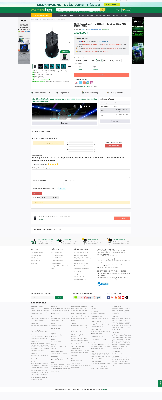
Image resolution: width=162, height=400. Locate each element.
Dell (80, 310)
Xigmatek (97, 323)
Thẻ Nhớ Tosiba (35, 365)
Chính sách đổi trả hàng (57, 255)
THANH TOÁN (63, 15)
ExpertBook (41, 350)
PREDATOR (38, 327)
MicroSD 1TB (35, 372)
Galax (93, 326)
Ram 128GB (103, 355)
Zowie (77, 310)
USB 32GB (65, 368)
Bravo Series (67, 308)
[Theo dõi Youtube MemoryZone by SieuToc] (123, 297)
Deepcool (102, 323)
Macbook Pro (61, 325)
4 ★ (67, 144)
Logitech (73, 308)
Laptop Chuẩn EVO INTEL (37, 318)
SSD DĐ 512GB (127, 325)
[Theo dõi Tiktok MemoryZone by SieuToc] (126, 297)
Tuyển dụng (34, 263)
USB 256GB (63, 370)
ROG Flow (43, 348)
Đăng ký (59, 297)
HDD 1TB (120, 358)
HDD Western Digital (122, 363)
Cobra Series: (78, 63)
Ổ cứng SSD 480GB (126, 337)
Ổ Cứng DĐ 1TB (119, 310)
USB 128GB (57, 370)
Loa (103, 11)
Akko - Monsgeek (75, 315)
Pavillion (42, 355)
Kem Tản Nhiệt (100, 366)
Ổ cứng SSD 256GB (116, 337)
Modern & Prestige (64, 312)
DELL (55, 341)
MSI (63, 346)
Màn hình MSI (102, 348)
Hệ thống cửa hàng (36, 255)
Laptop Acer (40, 310)
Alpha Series (54, 308)
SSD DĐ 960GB (115, 327)
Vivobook (36, 350)
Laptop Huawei (38, 313)
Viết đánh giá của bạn (113, 145)
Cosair (92, 323)
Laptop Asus (46, 310)
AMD (95, 308)
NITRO (33, 327)
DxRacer (85, 338)
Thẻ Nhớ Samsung (44, 363)
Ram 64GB (97, 355)
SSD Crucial (115, 346)
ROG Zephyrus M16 (36, 348)
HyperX (85, 308)
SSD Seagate (121, 346)
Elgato (81, 360)
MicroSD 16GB (40, 367)
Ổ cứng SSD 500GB (116, 339)
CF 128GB (39, 377)
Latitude (43, 336)
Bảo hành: (80, 255)
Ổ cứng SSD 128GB (125, 334)
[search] (102, 9)
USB (100, 11)
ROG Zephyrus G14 (44, 345)
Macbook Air (54, 325)
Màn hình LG (95, 348)
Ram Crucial (98, 356)
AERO (41, 331)
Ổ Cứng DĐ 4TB (126, 312)
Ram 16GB (104, 353)
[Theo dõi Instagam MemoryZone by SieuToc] (119, 297)
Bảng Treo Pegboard (83, 352)
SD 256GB (42, 374)
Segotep (99, 324)
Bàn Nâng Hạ (80, 342)
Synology (114, 353)
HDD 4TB (116, 359)
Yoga (67, 318)
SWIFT (32, 325)
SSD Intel (128, 344)
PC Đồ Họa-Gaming (63, 358)
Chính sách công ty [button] (58, 249)
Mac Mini (54, 348)
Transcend (121, 308)
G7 (38, 331)
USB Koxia (54, 366)
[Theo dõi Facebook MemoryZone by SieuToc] (108, 297)
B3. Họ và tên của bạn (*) (39, 180)
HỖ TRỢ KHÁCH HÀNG (103, 15)
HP (52, 341)
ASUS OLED (76, 11)
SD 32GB (45, 372)
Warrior (73, 338)
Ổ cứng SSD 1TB (125, 341)
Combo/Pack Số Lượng (37, 379)
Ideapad (53, 318)
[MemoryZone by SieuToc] (41, 10)
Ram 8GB (99, 353)
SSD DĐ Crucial (115, 318)
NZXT (101, 326)
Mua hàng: (81, 252)
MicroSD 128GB (45, 369)
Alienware (42, 338)
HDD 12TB (120, 361)
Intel (92, 308)
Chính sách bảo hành (56, 257)
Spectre (36, 357)
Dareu (83, 316)
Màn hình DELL (102, 344)
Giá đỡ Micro (75, 352)
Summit (53, 313)
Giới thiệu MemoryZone (37, 252)
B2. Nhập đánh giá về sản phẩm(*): (41, 168)
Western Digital (115, 308)
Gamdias (97, 326)
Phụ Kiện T (82, 327)
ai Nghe (86, 327)
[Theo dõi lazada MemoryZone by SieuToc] (112, 297)
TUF (32, 343)
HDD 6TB (121, 359)
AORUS (45, 331)
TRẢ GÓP (73, 15)
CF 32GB (46, 376)
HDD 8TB (126, 359)
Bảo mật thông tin (35, 260)
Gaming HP (34, 358)
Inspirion (48, 336)
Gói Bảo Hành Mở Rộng (56, 335)
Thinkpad (63, 318)
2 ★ (67, 149)
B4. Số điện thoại (69, 180)
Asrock (66, 346)
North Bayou (82, 354)
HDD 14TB (125, 361)
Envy (38, 355)
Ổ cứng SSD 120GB (116, 334)
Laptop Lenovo (41, 312)
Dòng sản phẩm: (79, 57)
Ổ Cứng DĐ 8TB (115, 313)
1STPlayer (94, 324)
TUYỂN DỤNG (125, 15)
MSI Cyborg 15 (68, 11)
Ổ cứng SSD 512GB (126, 339)
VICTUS (46, 355)
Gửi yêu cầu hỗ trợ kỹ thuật (81, 263)
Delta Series (60, 308)
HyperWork (81, 340)
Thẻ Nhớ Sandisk (35, 363)
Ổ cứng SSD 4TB (124, 342)
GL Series (59, 310)
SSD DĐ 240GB (120, 323)
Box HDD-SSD (104, 363)
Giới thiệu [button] (34, 249)
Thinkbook (58, 318)
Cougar (86, 340)
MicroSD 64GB (38, 369)
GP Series (64, 310)
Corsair (81, 308)
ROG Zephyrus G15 (36, 347)
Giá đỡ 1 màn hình (75, 350)
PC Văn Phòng (54, 358)
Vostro (33, 338)
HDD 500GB (114, 358)
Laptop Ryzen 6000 (39, 320)
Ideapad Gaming (55, 320)
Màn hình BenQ (99, 346)
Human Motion (75, 354)
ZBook (40, 357)
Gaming (39, 336)
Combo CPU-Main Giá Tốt (57, 359)
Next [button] (70, 43)
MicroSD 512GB (43, 370)
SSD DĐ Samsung (124, 318)
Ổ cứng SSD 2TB (116, 342)
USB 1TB (57, 371)
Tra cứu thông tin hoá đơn (80, 266)
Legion (61, 320)
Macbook (33, 308)
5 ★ (67, 142)
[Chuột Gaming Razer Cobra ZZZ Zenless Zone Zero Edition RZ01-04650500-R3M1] (52, 43)
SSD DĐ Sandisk (119, 320)
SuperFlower (95, 333)
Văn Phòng (33, 336)
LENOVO (59, 341)
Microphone (88, 365)
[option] (52, 43)
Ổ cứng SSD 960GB (116, 341)
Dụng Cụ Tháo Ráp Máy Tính (101, 368)
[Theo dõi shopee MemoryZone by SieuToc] (115, 297)
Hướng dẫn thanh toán (57, 260)
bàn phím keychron (60, 11)
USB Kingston (61, 364)
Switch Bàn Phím (80, 318)
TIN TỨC (115, 15)
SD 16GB (40, 372)
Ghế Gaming (79, 343)
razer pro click (89, 11)
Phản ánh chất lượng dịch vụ (81, 268)
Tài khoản (117, 9)
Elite (33, 357)
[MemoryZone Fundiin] (81, 4)
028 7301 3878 (85, 86)
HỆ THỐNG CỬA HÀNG (86, 15)
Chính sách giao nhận (56, 252)
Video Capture (74, 365)
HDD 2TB (125, 358)
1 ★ (67, 152)
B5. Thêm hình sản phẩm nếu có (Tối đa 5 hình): (48, 188)
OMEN (48, 357)
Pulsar (73, 310)
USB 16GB (59, 368)
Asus (103, 324)
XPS (46, 338)
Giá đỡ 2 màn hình (84, 350)
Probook (44, 357)
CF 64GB (34, 377)
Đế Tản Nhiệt (66, 335)
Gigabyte (103, 313)
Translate (128, 1)
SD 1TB (37, 376)
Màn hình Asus (94, 344)
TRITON (43, 327)
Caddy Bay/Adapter (95, 363)
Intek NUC (53, 346)
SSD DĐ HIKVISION (120, 322)
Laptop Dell (34, 312)
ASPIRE (43, 325)
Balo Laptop (54, 336)
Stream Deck (81, 365)
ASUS (58, 346)
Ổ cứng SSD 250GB (126, 335)
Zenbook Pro (36, 345)
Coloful (104, 318)
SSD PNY (121, 348)
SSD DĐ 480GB (119, 325)
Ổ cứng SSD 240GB (116, 335)
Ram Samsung (99, 358)
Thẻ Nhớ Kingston (44, 365)
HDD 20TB (114, 363)
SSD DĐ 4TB (117, 329)
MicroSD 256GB (35, 370)
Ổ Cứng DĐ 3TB (117, 312)
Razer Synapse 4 (45, 79)
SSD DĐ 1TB (123, 327)
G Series (37, 338)
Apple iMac (64, 353)
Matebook (53, 330)
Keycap (73, 318)
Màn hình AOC (107, 346)
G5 (36, 331)
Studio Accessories (76, 367)
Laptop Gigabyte (45, 308)
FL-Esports (78, 316)
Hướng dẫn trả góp (56, 263)
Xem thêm (65, 123)
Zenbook (36, 343)
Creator (57, 313)
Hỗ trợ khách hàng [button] (81, 249)
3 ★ (67, 147)
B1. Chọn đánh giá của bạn (39, 164)
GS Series (57, 312)
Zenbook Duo (42, 343)
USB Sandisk (54, 364)
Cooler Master (75, 340)
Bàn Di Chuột (85, 310)
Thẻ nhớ (96, 11)
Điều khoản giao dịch (36, 257)
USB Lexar (67, 364)
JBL (78, 327)
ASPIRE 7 (48, 325)
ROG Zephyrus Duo (45, 347)
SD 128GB (37, 374)
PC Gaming (82, 11)
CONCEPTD (38, 325)
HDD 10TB (114, 361)
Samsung (74, 327)
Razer (83, 29)
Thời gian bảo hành (39, 81)
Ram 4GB (93, 353)
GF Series (54, 310)
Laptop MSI (38, 308)
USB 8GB (54, 368)
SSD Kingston (122, 344)
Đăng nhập (117, 10)
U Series (33, 331)
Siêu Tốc (104, 389)
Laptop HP (34, 310)
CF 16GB (41, 376)
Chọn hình (62, 188)
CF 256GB (44, 377)
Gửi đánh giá (36, 193)
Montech (107, 324)
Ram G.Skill (104, 356)
